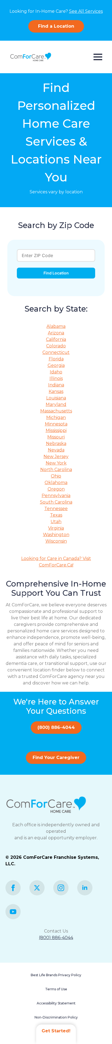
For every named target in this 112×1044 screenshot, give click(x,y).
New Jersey (56, 456)
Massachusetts (56, 411)
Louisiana (56, 398)
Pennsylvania (56, 495)
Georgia (56, 365)
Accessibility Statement (56, 1003)
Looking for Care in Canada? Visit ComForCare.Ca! (56, 562)
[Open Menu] (98, 57)
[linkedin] (84, 887)
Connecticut (56, 352)
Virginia (56, 528)
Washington (56, 534)
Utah (56, 521)
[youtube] (13, 911)
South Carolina (56, 502)
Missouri (56, 437)
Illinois (56, 378)
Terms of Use (56, 989)
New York (56, 463)
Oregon (56, 489)
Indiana (56, 385)
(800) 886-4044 (56, 937)
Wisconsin (56, 541)
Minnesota (56, 424)
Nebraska (56, 443)
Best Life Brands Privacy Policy (56, 975)
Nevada (56, 450)
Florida (56, 358)
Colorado (56, 345)
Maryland (56, 404)
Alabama (56, 326)
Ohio (56, 476)
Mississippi (56, 430)
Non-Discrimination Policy (56, 1017)
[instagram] (61, 887)
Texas (56, 515)
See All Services (86, 11)
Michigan (56, 417)
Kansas (56, 391)
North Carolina (56, 469)
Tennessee (56, 508)
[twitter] (37, 887)
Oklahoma (56, 482)
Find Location (56, 273)
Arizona (56, 332)
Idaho (56, 371)
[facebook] (13, 887)
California (56, 339)
